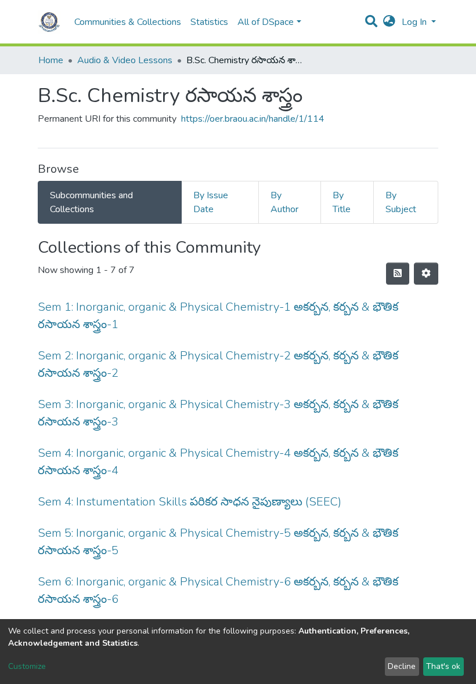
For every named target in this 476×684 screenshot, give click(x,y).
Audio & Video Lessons (124, 60)
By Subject (400, 202)
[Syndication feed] (397, 274)
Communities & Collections (127, 22)
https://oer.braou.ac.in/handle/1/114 (252, 118)
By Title (342, 202)
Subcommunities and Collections (91, 202)
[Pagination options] (426, 274)
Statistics (209, 22)
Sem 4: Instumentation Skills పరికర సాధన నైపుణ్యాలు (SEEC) (189, 502)
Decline (402, 666)
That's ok (443, 666)
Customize (27, 666)
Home (50, 60)
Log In (415, 22)
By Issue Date (210, 202)
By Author (284, 202)
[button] (389, 22)
